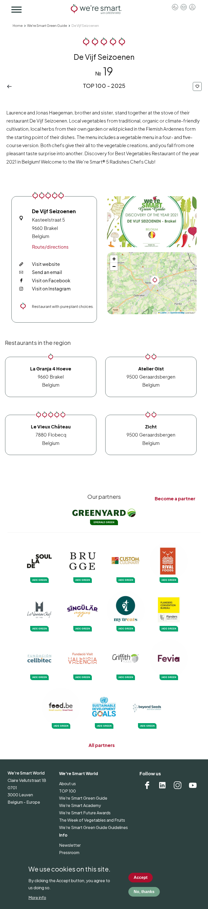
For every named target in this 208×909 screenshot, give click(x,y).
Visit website (46, 264)
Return (10, 86)
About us (67, 783)
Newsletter (70, 845)
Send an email (47, 272)
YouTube (193, 785)
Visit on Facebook (51, 280)
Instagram (177, 785)
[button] (152, 221)
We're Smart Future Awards (85, 812)
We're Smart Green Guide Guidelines (93, 827)
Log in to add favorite (197, 86)
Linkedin (162, 785)
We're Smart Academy (80, 805)
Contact (184, 7)
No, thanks (144, 892)
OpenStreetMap (177, 312)
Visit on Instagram (51, 288)
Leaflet (163, 312)
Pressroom (175, 7)
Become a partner (175, 498)
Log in (192, 7)
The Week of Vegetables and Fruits (92, 820)
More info (37, 897)
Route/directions (50, 247)
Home (18, 26)
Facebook (147, 785)
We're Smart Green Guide (47, 26)
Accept (140, 877)
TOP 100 (67, 791)
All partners (102, 745)
